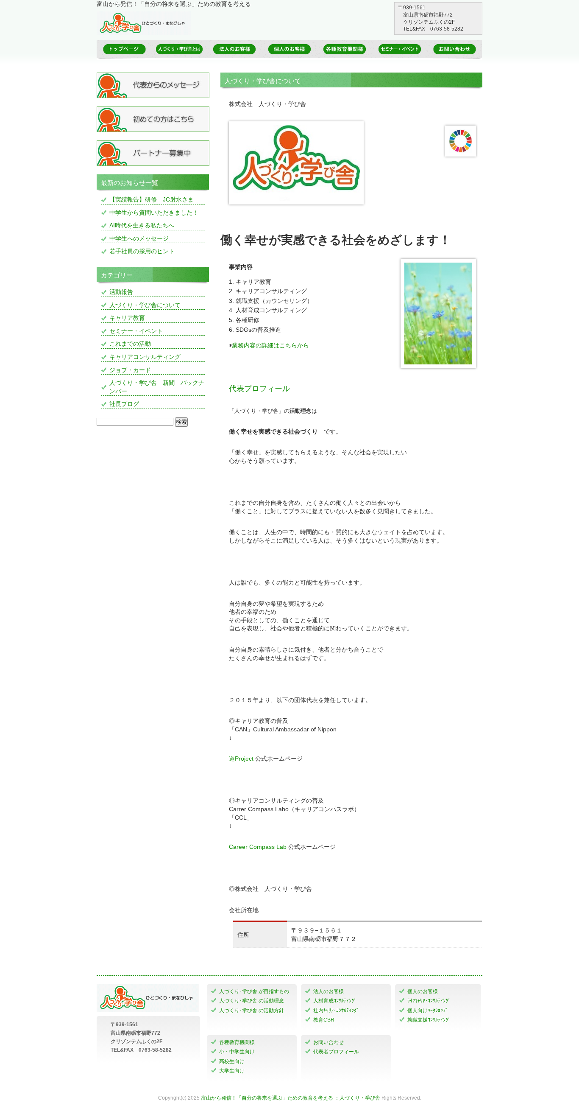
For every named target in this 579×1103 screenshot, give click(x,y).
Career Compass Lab (258, 846)
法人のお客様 (328, 991)
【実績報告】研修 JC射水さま (151, 199)
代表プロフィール (259, 388)
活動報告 (121, 291)
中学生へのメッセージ (139, 238)
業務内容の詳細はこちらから (270, 345)
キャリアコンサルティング (145, 356)
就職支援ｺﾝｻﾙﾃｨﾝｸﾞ (429, 1020)
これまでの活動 (130, 343)
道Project (241, 758)
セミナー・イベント (136, 331)
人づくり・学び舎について (145, 305)
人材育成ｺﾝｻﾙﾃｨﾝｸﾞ (334, 1001)
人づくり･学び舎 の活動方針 (251, 1010)
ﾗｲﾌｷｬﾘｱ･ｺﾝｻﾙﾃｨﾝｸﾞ (429, 1001)
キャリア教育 (127, 317)
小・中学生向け (237, 1052)
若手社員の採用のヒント (142, 251)
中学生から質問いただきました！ (153, 212)
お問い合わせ (328, 1042)
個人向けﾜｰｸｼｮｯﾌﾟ (427, 1010)
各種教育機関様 (237, 1042)
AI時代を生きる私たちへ (141, 225)
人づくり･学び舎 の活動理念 (251, 1001)
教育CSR (323, 1020)
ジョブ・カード (130, 370)
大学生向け (232, 1071)
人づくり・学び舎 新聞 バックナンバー (156, 387)
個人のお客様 (422, 991)
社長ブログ (124, 403)
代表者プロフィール (336, 1052)
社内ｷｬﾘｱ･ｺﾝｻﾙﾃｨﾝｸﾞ (336, 1010)
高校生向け (232, 1061)
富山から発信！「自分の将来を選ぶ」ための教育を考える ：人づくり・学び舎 (290, 1098)
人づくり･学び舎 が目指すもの (254, 991)
